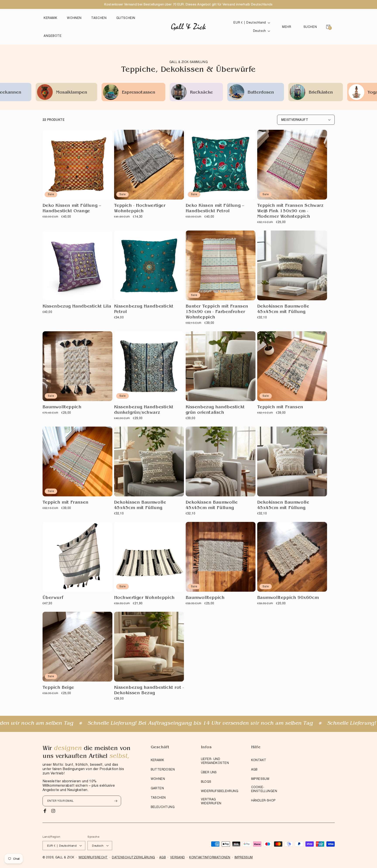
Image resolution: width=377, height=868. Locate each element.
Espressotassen (46, 93)
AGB (254, 769)
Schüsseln (345, 93)
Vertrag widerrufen (211, 801)
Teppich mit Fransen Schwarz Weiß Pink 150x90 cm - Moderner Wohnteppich (290, 211)
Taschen (158, 797)
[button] (51, 18)
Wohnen (158, 779)
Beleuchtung (163, 807)
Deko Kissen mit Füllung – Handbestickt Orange (72, 209)
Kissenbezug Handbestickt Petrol (143, 309)
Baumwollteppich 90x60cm (288, 598)
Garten (157, 788)
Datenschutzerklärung (133, 857)
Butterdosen (169, 93)
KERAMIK (157, 760)
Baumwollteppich (62, 407)
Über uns (209, 772)
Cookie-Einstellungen (264, 789)
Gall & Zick (64, 857)
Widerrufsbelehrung (219, 791)
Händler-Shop (263, 800)
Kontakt (258, 760)
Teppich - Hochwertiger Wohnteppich (140, 209)
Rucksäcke (109, 93)
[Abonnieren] (116, 801)
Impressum (260, 779)
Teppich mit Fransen (280, 407)
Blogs (206, 781)
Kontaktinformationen (209, 857)
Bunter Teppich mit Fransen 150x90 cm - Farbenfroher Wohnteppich (217, 312)
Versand (177, 857)
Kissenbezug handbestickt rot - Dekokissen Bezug (149, 690)
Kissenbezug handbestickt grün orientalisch (215, 410)
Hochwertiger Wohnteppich (144, 598)
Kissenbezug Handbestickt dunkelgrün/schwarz (143, 410)
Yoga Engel (287, 93)
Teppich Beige (58, 688)
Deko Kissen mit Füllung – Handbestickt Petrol (215, 209)
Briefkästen (229, 93)
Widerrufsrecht (93, 857)
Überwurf (53, 598)
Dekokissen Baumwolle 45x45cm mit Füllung (283, 309)
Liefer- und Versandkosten (215, 761)
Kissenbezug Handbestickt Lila (77, 306)
